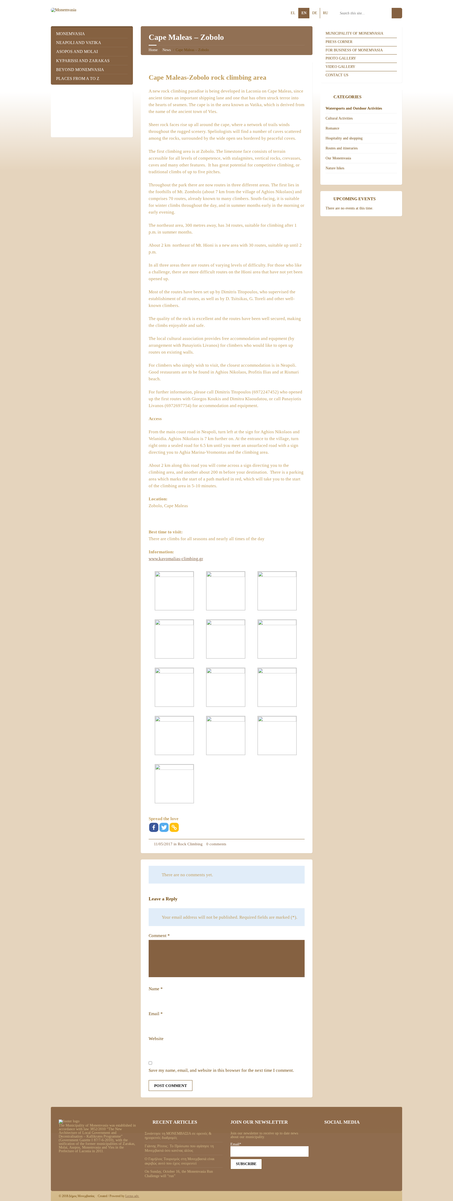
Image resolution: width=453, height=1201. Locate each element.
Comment (159, 935)
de (314, 13)
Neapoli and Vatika (78, 42)
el (293, 13)
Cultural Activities (339, 118)
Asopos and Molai (77, 51)
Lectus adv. (132, 1196)
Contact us (337, 75)
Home (153, 50)
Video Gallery (340, 67)
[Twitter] (164, 827)
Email (156, 1013)
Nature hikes (335, 168)
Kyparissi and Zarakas (83, 60)
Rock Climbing (190, 844)
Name (156, 988)
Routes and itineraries (342, 148)
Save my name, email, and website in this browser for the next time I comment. (221, 1070)
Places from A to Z (77, 78)
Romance (332, 128)
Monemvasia (70, 33)
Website (156, 1038)
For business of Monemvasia (354, 50)
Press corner (339, 42)
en (303, 13)
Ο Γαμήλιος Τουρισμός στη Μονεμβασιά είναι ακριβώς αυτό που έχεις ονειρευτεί (179, 1161)
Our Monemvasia (338, 158)
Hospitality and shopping (344, 138)
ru (325, 13)
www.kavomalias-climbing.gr (176, 558)
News (167, 50)
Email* (235, 1144)
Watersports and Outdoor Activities (354, 108)
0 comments (216, 844)
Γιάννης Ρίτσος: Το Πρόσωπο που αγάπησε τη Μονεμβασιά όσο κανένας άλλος (179, 1148)
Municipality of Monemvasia (354, 33)
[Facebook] (153, 827)
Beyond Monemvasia (80, 69)
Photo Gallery (341, 58)
